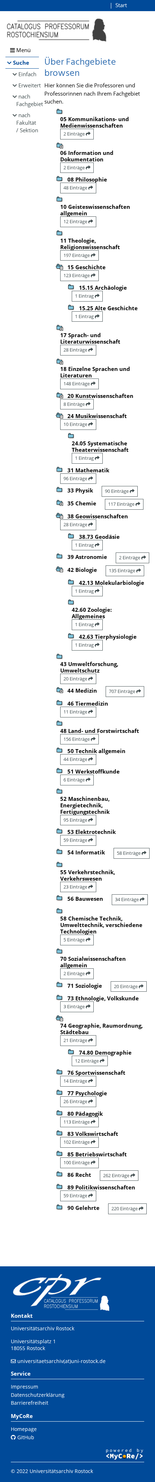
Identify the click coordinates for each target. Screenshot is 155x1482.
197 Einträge (77, 255)
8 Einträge (74, 404)
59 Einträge (75, 840)
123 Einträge (77, 275)
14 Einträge (75, 1081)
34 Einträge (127, 899)
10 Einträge (75, 424)
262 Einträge (116, 1175)
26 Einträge (75, 1101)
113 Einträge (77, 1122)
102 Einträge (77, 1142)
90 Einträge (117, 491)
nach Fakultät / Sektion (27, 122)
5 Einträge (74, 939)
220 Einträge (125, 1208)
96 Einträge (75, 478)
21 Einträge (75, 1040)
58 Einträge (129, 853)
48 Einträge (75, 187)
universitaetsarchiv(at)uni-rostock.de (61, 1361)
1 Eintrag (85, 296)
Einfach (27, 74)
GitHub (25, 1437)
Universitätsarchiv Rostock (42, 1328)
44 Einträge (75, 759)
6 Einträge (74, 779)
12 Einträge (75, 221)
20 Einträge (75, 678)
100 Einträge (77, 1162)
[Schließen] (59, 266)
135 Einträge (122, 570)
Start (121, 5)
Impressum (24, 1386)
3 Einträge (74, 1006)
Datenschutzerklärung (38, 1394)
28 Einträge (75, 350)
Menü (23, 50)
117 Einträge (122, 504)
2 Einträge (74, 133)
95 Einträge (75, 820)
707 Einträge (122, 691)
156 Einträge (77, 739)
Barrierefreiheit (29, 1402)
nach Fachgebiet (27, 100)
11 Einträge (75, 711)
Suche (21, 62)
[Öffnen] (59, 144)
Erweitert (28, 85)
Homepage (24, 1429)
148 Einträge (77, 383)
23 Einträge (75, 887)
